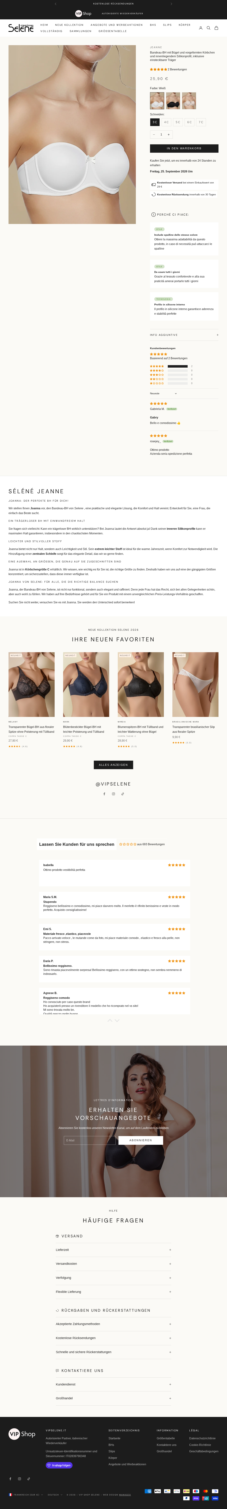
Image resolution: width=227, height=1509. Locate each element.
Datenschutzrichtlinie (202, 1438)
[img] (158, 403)
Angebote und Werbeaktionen (117, 24)
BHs (153, 24)
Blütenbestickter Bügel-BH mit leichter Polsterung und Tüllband (83, 729)
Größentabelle (113, 31)
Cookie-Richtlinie (200, 1444)
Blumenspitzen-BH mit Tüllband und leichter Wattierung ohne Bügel (140, 729)
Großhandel (164, 1451)
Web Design (117, 1495)
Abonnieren (140, 1140)
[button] (159, 69)
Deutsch (53, 1495)
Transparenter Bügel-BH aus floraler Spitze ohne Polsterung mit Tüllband (31, 729)
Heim (44, 24)
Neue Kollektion (69, 24)
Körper (185, 24)
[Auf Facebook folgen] (104, 794)
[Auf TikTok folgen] (122, 794)
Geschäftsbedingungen (203, 1451)
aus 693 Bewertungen (151, 844)
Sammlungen (81, 31)
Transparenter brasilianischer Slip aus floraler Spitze (193, 729)
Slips (167, 24)
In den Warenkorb (184, 148)
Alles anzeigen (113, 764)
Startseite (114, 1438)
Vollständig (51, 31)
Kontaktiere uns (166, 1444)
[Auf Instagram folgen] (113, 794)
